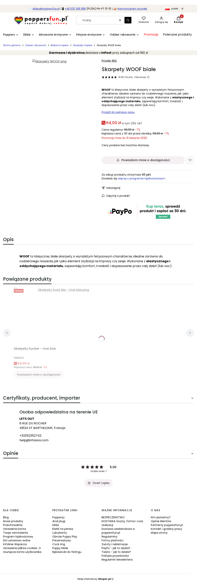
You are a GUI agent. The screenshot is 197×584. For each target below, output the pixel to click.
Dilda (55, 525)
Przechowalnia (12, 525)
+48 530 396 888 (75, 9)
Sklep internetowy (94, 579)
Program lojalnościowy (18, 536)
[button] (127, 20)
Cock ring (58, 544)
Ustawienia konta (14, 529)
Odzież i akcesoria (35, 45)
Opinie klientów (161, 521)
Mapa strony (159, 533)
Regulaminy (109, 536)
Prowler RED (109, 61)
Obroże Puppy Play (64, 536)
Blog (6, 517)
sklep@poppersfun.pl (46, 9)
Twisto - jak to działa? (116, 552)
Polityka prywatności (115, 556)
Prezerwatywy (61, 540)
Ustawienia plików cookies (20, 548)
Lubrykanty (59, 533)
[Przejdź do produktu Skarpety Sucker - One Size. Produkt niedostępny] (62, 316)
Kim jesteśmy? (160, 517)
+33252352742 (30, 435)
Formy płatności (112, 540)
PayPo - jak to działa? (116, 548)
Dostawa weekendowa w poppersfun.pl (118, 531)
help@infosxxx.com (33, 440)
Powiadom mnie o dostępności (145, 160)
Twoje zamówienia (15, 533)
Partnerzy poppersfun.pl (167, 525)
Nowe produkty (13, 521)
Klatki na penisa (62, 529)
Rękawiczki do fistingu (66, 552)
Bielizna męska (59, 45)
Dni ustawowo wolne (16, 540)
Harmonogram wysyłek (132, 9)
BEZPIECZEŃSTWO (113, 517)
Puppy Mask (60, 548)
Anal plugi (58, 521)
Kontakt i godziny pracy (166, 529)
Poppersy (58, 517)
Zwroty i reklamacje (115, 544)
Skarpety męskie (82, 45)
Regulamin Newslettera (117, 560)
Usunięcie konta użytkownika (22, 552)
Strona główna (12, 45)
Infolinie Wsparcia (15, 544)
